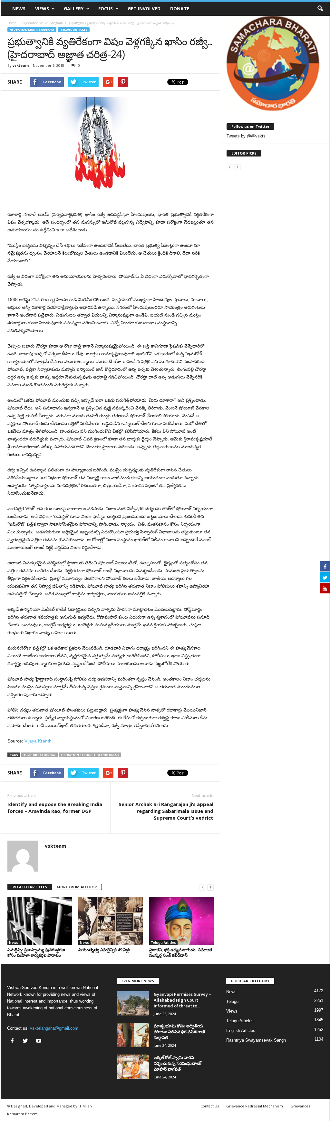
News (18, 8)
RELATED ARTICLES (30, 886)
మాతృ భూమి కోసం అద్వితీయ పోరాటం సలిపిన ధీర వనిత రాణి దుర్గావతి (179, 1031)
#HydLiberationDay (39, 755)
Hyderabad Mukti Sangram (32, 29)
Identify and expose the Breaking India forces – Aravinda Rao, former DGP (54, 807)
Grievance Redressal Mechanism (254, 1106)
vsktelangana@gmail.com (54, 1028)
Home (11, 23)
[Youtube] (39, 1041)
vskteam (21, 65)
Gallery (73, 8)
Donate (179, 8)
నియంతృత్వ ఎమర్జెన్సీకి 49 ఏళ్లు (104, 950)
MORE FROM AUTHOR (77, 886)
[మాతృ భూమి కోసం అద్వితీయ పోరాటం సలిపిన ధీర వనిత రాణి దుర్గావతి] (133, 1035)
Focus (105, 8)
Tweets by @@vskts (246, 136)
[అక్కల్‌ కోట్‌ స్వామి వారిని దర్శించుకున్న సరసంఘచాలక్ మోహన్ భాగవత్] (133, 1067)
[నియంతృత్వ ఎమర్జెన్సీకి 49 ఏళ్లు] (110, 921)
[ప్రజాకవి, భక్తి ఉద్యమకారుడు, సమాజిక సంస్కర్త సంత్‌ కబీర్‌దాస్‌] (181, 921)
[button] (320, 9)
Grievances (300, 1106)
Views (42, 8)
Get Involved (144, 8)
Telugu (232, 1001)
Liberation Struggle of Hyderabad (90, 755)
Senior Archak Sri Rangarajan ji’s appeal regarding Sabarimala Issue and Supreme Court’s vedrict (166, 811)
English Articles (240, 1030)
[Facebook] (13, 1041)
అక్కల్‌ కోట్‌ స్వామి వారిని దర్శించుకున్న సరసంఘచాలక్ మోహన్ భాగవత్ (177, 1063)
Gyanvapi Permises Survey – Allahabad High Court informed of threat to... (182, 1000)
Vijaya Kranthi (38, 740)
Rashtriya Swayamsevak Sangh (256, 1040)
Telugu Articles (73, 29)
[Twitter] (27, 1041)
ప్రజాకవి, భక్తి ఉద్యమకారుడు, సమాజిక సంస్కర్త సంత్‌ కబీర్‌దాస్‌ (180, 952)
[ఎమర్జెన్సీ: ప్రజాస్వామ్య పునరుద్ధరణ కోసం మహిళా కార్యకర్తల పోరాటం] (39, 921)
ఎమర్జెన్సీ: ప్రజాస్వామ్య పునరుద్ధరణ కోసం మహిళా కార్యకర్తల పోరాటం (36, 952)
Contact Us (209, 1106)
